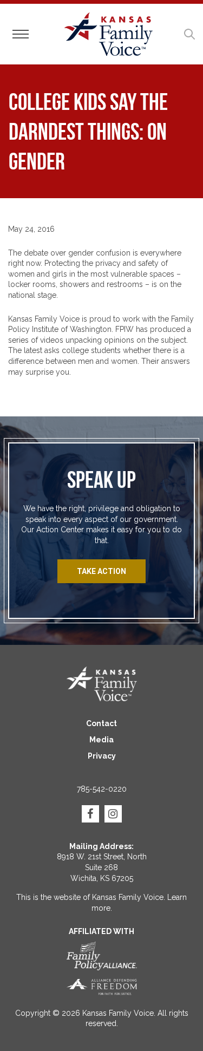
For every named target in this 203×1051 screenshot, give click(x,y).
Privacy (102, 756)
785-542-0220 (102, 789)
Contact (101, 723)
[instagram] (113, 813)
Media (101, 739)
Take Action (101, 571)
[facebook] (90, 813)
